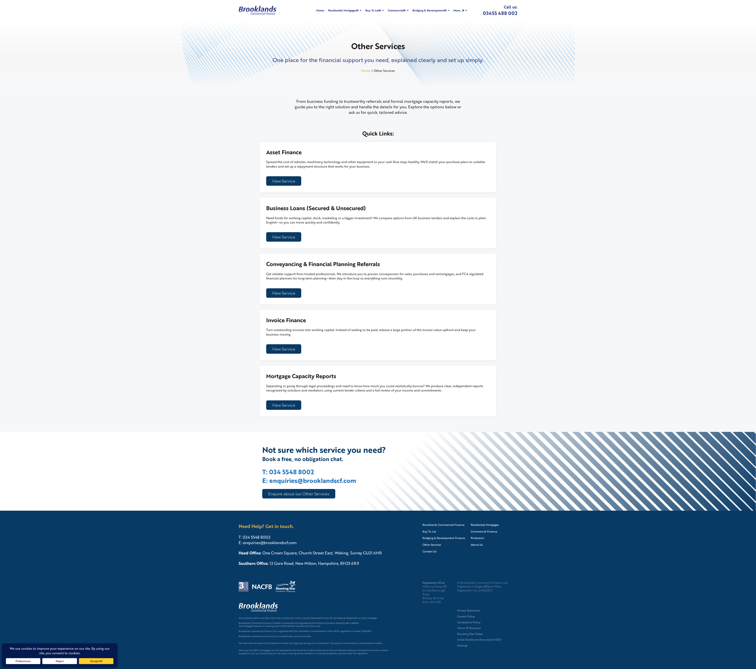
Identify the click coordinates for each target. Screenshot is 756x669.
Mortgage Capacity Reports (301, 376)
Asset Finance (284, 152)
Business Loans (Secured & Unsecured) (316, 208)
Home (365, 70)
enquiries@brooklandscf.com (270, 542)
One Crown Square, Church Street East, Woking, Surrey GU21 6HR (322, 553)
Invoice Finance (286, 320)
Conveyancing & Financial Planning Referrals (323, 264)
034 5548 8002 (256, 537)
